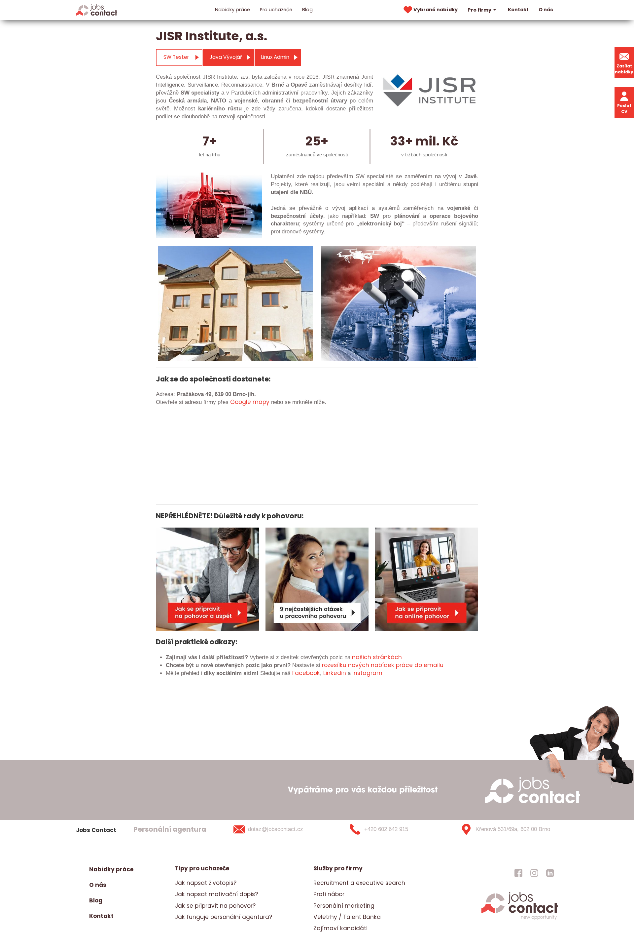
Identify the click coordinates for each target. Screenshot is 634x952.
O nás (546, 9)
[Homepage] (96, 10)
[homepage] (519, 919)
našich (361, 657)
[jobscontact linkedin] (550, 873)
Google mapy (249, 402)
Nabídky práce (232, 9)
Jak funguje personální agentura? (223, 917)
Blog (307, 9)
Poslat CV (624, 108)
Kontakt (518, 9)
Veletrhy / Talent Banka (347, 917)
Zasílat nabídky (624, 69)
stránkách (386, 657)
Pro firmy (479, 10)
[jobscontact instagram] (534, 873)
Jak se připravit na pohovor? (215, 906)
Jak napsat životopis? (205, 883)
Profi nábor (328, 894)
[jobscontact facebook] (518, 873)
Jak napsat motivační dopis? (216, 894)
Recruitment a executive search (359, 883)
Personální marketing (343, 906)
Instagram (367, 673)
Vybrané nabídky (435, 9)
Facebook (306, 673)
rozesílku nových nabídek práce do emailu (382, 665)
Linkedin (334, 673)
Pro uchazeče (276, 9)
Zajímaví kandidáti (340, 928)
